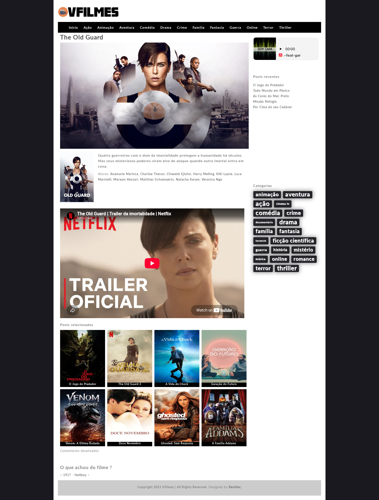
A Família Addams (224, 443)
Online (252, 27)
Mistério (303, 249)
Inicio (73, 27)
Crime (182, 27)
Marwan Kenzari (125, 179)
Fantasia (217, 27)
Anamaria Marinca (124, 174)
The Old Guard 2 (129, 384)
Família (199, 27)
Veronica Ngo (212, 179)
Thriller (285, 27)
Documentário (264, 222)
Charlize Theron (152, 174)
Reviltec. (235, 487)
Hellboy (80, 475)
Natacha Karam (188, 179)
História (280, 250)
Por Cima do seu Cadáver (272, 107)
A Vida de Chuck (177, 384)
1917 (67, 475)
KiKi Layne (224, 174)
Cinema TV (282, 204)
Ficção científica (293, 241)
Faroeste (261, 241)
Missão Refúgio (265, 101)
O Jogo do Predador (82, 384)
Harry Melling (203, 174)
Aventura (126, 27)
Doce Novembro (130, 443)
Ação (88, 27)
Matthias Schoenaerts (157, 179)
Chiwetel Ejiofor (179, 174)
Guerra (235, 27)
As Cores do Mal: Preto (271, 96)
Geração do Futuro (224, 384)
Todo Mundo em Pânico (271, 90)
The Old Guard (81, 37)
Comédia (147, 27)
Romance (304, 259)
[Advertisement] (286, 151)
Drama (166, 27)
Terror (268, 27)
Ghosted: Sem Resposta (177, 443)
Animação (105, 27)
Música (261, 259)
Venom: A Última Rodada (83, 443)
